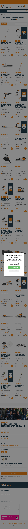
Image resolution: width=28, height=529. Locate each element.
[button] (14, 274)
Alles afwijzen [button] (14, 270)
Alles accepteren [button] (14, 267)
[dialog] (14, 264)
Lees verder (16, 264)
